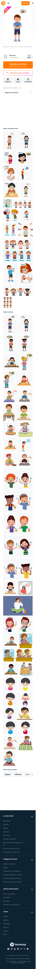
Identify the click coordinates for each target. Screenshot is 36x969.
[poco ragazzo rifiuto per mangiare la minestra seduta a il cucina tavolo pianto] (10, 544)
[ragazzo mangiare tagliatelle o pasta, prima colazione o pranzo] (10, 656)
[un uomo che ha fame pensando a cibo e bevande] (11, 210)
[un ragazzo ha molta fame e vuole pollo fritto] (10, 641)
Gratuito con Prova (18, 65)
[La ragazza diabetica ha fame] (9, 193)
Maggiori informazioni (11, 92)
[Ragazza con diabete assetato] (9, 364)
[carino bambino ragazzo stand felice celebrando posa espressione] (9, 283)
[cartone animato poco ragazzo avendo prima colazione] (24, 560)
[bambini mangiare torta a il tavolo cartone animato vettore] (9, 943)
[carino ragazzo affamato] (11, 227)
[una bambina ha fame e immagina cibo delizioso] (24, 157)
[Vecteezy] (3, 3)
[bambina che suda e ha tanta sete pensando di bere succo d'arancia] (9, 244)
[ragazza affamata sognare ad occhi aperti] (11, 177)
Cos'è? (20, 88)
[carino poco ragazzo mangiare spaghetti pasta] (10, 851)
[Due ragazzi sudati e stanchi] (11, 269)
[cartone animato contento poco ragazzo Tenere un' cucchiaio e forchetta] (17, 690)
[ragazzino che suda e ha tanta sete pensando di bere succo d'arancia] (10, 140)
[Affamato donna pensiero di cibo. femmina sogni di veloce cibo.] (10, 815)
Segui (29, 57)
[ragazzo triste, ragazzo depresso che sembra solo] (20, 240)
